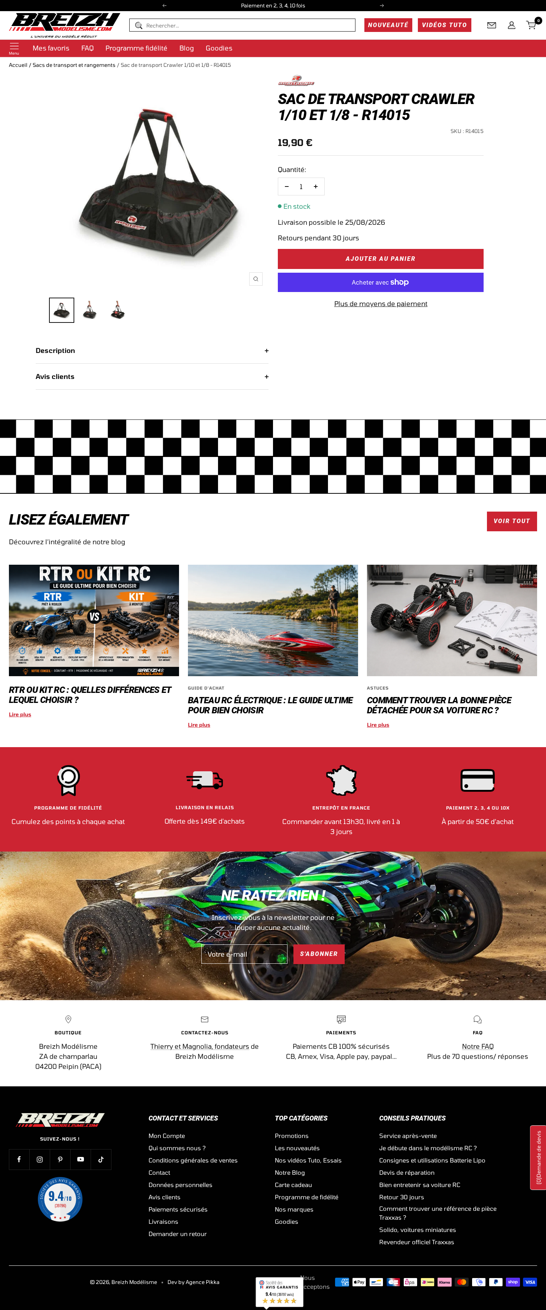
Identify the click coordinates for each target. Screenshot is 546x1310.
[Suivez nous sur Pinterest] (60, 1159)
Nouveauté (388, 25)
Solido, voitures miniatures (417, 1229)
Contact (159, 1172)
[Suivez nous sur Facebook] (19, 1159)
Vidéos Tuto (444, 25)
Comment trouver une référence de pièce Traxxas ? (438, 1213)
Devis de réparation (407, 1172)
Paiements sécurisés (178, 1209)
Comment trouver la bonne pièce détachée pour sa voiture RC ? (439, 705)
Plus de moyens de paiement (381, 303)
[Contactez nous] (491, 25)
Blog (186, 48)
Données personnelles (180, 1184)
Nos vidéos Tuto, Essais (308, 1160)
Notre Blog (290, 1172)
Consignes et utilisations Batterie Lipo (432, 1160)
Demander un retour (178, 1233)
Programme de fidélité (306, 1196)
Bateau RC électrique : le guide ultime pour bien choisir (270, 705)
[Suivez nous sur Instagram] (39, 1159)
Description (55, 350)
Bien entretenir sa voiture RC (419, 1184)
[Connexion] (511, 25)
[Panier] (531, 25)
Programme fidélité (136, 48)
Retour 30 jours (401, 1196)
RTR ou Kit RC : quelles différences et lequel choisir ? (90, 695)
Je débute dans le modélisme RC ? (428, 1147)
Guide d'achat (206, 687)
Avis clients (55, 376)
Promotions (292, 1135)
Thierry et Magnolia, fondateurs (199, 1046)
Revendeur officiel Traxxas (416, 1241)
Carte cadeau (293, 1184)
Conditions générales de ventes (193, 1160)
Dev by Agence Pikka (194, 1282)
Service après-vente (408, 1135)
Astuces (378, 687)
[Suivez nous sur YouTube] (80, 1159)
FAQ (87, 48)
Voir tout (512, 521)
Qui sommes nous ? (177, 1147)
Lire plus (20, 714)
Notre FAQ (478, 1046)
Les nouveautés (297, 1147)
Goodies (219, 48)
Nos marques (294, 1209)
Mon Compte (167, 1135)
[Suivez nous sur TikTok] (101, 1159)
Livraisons (163, 1221)
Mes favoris (51, 48)
